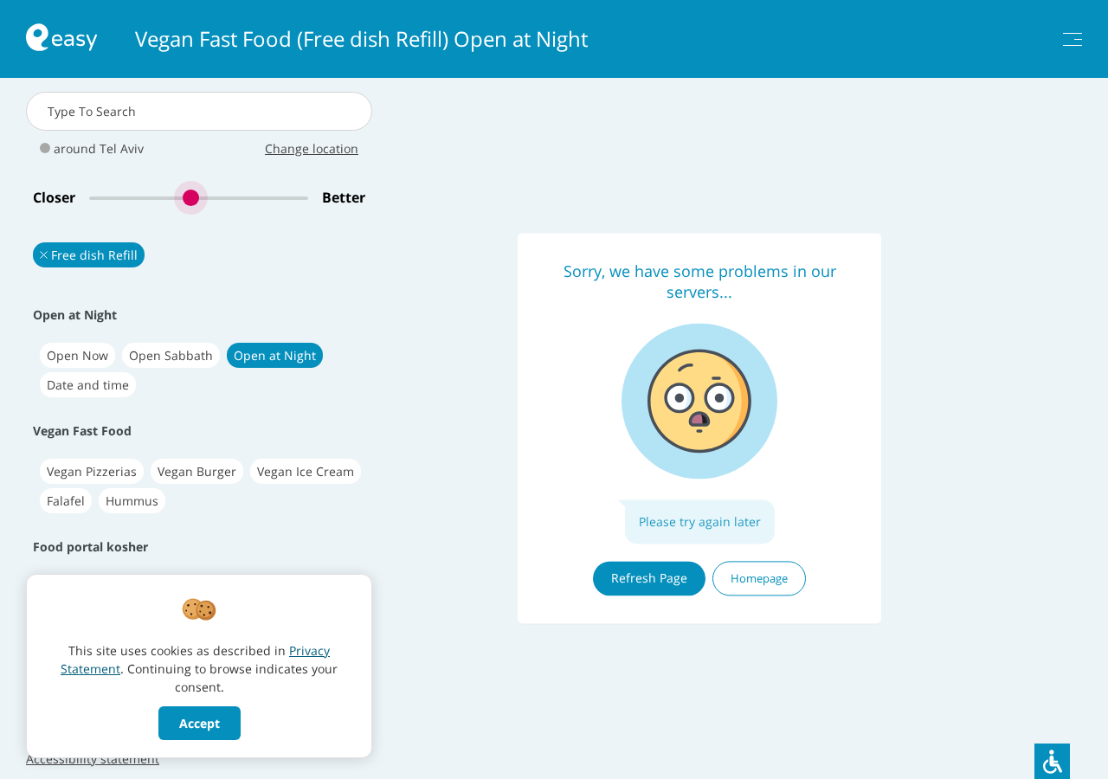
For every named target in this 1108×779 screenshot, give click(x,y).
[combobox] (199, 111)
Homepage (759, 578)
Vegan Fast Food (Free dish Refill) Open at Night (361, 39)
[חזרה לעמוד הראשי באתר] (61, 39)
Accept (199, 723)
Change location (311, 148)
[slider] (198, 198)
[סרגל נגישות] (1052, 761)
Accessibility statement (92, 758)
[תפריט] (1072, 39)
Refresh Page (649, 578)
